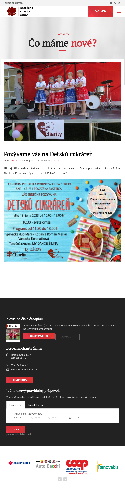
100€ (37, 417)
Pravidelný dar (35, 405)
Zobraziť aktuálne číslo (39, 336)
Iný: (70, 417)
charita (14, 160)
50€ (19, 417)
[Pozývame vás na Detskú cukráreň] (62, 101)
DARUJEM (100, 11)
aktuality (55, 160)
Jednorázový (15, 405)
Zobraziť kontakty (20, 380)
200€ (54, 417)
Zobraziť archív (67, 337)
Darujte (16, 429)
